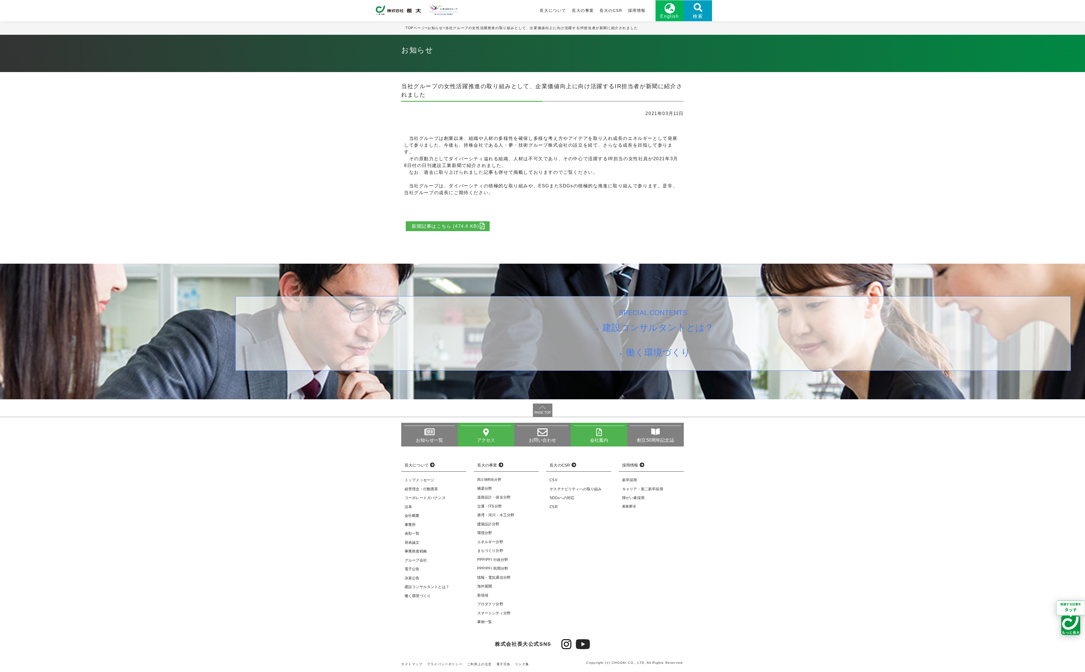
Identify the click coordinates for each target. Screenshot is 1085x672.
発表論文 (412, 542)
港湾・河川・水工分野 (496, 515)
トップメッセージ (419, 480)
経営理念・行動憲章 (421, 489)
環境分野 (484, 533)
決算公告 (412, 578)
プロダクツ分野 (490, 604)
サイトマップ (412, 664)
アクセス (486, 440)
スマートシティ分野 (494, 613)
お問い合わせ (542, 440)
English (669, 16)
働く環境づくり (658, 352)
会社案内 (599, 440)
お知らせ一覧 (429, 440)
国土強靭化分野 (489, 479)
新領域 (482, 595)
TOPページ (415, 28)
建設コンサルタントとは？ (658, 327)
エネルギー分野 (490, 542)
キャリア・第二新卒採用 (642, 489)
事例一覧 (484, 622)
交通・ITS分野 (489, 506)
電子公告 (412, 569)
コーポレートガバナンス (425, 498)
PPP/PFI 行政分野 (492, 560)
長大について (553, 10)
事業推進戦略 (416, 551)
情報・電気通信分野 (494, 577)
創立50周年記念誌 (655, 440)
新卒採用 (629, 480)
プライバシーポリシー (445, 664)
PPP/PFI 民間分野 (492, 568)
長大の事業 (583, 10)
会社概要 (412, 515)
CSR (553, 507)
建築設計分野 (488, 524)
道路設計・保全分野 (494, 497)
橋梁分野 (484, 488)
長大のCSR (611, 10)
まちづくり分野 (490, 551)
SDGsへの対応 (562, 498)
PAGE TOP (542, 413)
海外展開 (484, 586)
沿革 (408, 507)
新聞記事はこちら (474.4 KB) (445, 226)
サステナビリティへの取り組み (576, 489)
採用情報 (637, 10)
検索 (698, 16)
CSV (553, 480)
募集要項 (629, 506)
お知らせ (435, 28)
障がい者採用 (633, 498)
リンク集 (522, 664)
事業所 (410, 525)
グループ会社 (416, 560)
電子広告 (503, 664)
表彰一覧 (412, 533)
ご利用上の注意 (479, 664)
